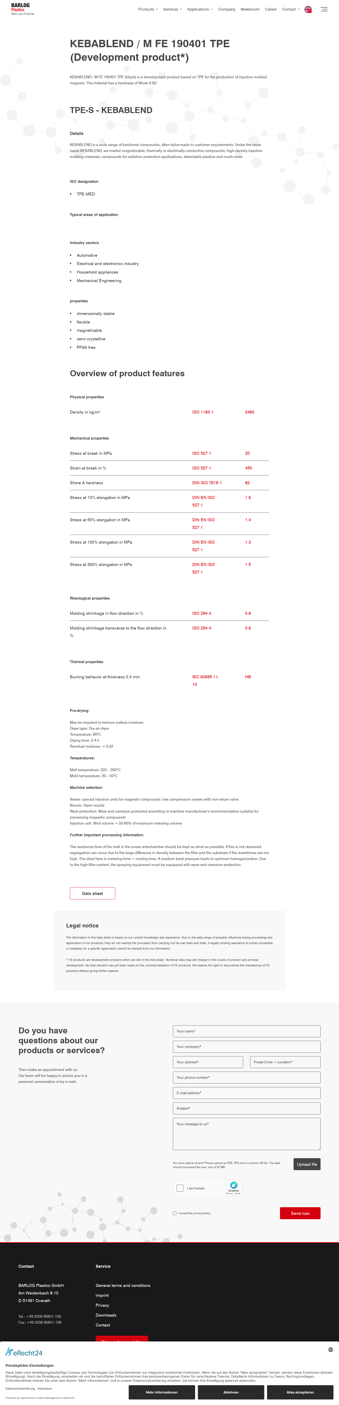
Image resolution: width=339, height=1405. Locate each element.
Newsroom (250, 9)
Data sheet (92, 893)
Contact (289, 9)
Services (170, 9)
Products (146, 9)
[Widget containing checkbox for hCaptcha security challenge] (208, 1188)
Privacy (102, 1305)
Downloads (106, 1315)
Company (226, 9)
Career (271, 9)
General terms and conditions (123, 1285)
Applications (198, 9)
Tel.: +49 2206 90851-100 (39, 1316)
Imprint (102, 1295)
